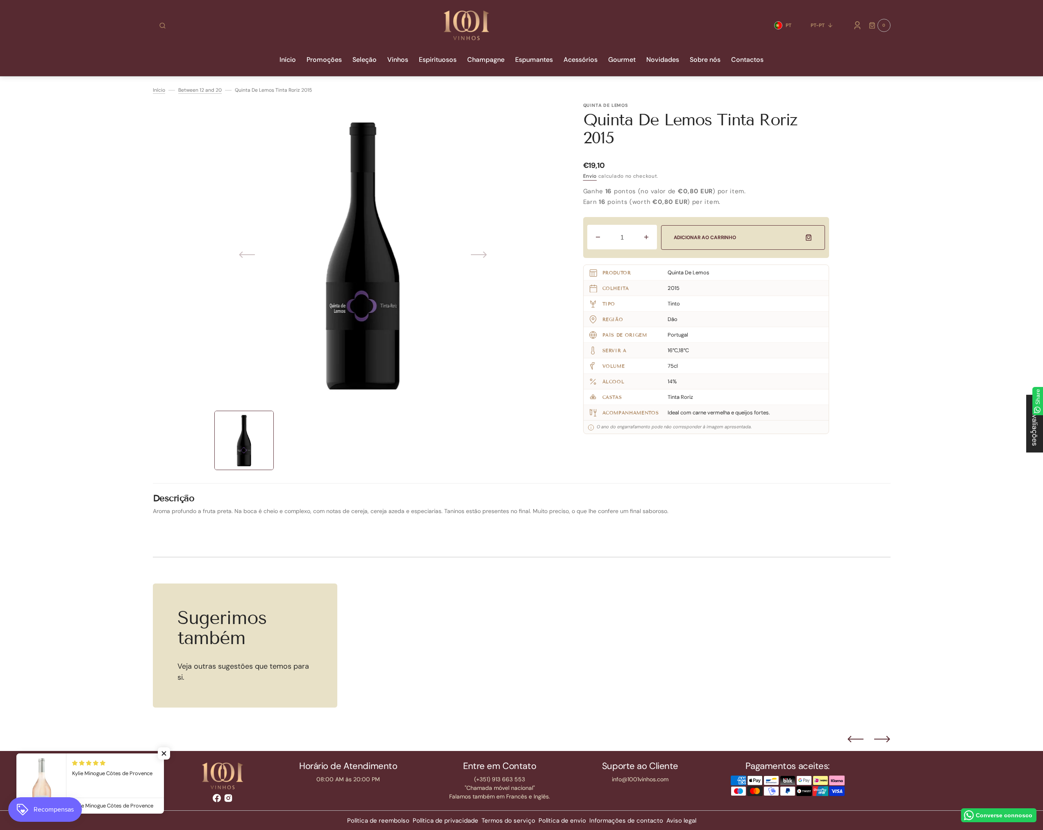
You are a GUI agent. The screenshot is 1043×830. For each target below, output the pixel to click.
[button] (162, 25)
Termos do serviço (508, 820)
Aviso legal (681, 820)
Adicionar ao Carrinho (705, 237)
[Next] (882, 739)
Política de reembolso (378, 820)
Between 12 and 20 (200, 90)
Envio (590, 176)
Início (159, 90)
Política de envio (562, 820)
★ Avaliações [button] (1035, 423)
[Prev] (855, 739)
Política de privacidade (445, 820)
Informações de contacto (626, 820)
